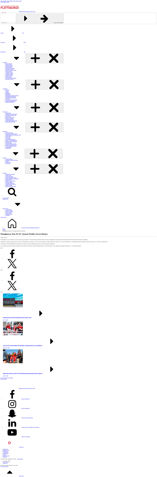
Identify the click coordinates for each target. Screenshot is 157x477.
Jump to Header (3, 1)
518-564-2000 (20, 459)
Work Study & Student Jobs (10, 115)
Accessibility (5, 453)
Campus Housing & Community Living (13, 134)
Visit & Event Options (9, 102)
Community (7, 215)
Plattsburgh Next (8, 179)
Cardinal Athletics (8, 159)
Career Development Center (10, 70)
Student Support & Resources (11, 144)
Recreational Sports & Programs (11, 160)
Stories (4, 229)
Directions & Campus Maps (10, 186)
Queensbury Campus (9, 69)
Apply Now (7, 98)
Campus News (8, 175)
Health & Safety (8, 142)
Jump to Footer (19, 1)
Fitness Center (8, 162)
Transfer (7, 91)
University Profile (8, 182)
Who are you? (5, 208)
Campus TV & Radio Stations (11, 140)
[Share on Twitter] (12, 267)
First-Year (7, 90)
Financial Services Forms (10, 121)
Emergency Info (6, 450)
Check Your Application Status (11, 99)
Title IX (4, 454)
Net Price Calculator (9, 118)
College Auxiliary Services (10, 184)
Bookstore (5, 456)
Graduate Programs (9, 65)
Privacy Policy (6, 462)
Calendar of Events (9, 132)
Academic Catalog (9, 72)
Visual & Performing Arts (10, 139)
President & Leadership (9, 174)
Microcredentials (8, 67)
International (7, 93)
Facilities (7, 161)
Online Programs (8, 64)
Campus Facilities (8, 185)
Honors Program (8, 71)
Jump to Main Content (11, 1)
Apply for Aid (8, 116)
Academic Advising (9, 74)
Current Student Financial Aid (11, 120)
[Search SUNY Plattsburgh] (12, 195)
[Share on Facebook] (12, 258)
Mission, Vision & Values (10, 180)
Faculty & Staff (8, 212)
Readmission (7, 94)
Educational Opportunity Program (12, 95)
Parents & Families (9, 210)
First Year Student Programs (10, 146)
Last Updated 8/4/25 (4, 466)
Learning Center (8, 76)
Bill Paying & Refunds (9, 117)
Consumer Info (6, 452)
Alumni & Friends (8, 214)
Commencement (8, 147)
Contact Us (5, 463)
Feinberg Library (8, 75)
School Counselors (9, 211)
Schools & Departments (10, 68)
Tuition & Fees (8, 113)
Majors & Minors (8, 63)
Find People (5, 451)
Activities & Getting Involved (11, 133)
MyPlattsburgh (6, 198)
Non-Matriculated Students (10, 96)
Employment (5, 449)
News (4, 228)
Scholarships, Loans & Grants (11, 114)
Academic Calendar (9, 73)
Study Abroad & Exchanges (10, 78)
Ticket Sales (7, 163)
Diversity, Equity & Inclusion (11, 141)
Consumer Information (9, 183)
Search (2, 22)
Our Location (8, 138)
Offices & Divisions (9, 176)
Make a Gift (5, 199)
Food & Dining (8, 136)
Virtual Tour (7, 137)
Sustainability (8, 148)
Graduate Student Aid (9, 119)
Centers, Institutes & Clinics (10, 177)
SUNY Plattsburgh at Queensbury (12, 178)
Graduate (7, 92)
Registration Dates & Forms (10, 97)
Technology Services (9, 79)
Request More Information (10, 101)
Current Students (8, 209)
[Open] (44, 58)
